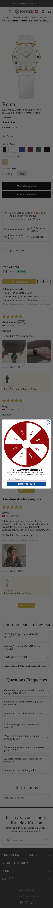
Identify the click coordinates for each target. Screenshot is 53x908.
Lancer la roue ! (26, 483)
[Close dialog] (48, 422)
